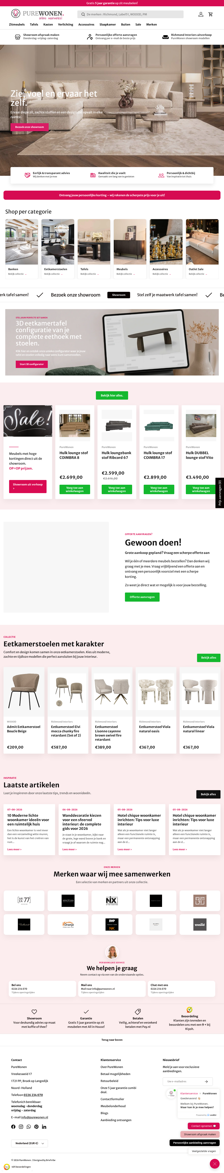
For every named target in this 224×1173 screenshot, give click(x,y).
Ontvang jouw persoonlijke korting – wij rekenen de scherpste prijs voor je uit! (112, 195)
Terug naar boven (112, 1039)
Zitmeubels (17, 24)
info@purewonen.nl (34, 1117)
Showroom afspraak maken (41, 35)
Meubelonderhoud (113, 1106)
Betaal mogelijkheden (115, 1074)
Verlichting (65, 24)
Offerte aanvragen (142, 597)
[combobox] (130, 14)
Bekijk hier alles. (112, 395)
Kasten (48, 24)
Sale (138, 24)
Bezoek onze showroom (29, 127)
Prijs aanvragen (220, 493)
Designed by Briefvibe (44, 1160)
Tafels (34, 24)
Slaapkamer (108, 24)
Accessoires (86, 24)
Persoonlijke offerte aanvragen (116, 35)
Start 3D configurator (32, 364)
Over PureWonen (112, 1067)
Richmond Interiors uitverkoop (191, 35)
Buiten (125, 24)
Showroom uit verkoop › (28, 486)
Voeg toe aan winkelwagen (75, 489)
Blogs (104, 1113)
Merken (151, 24)
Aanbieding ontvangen (116, 1120)
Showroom (85, 295)
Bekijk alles (208, 657)
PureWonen (25, 1160)
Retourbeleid (109, 1081)
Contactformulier (112, 1099)
